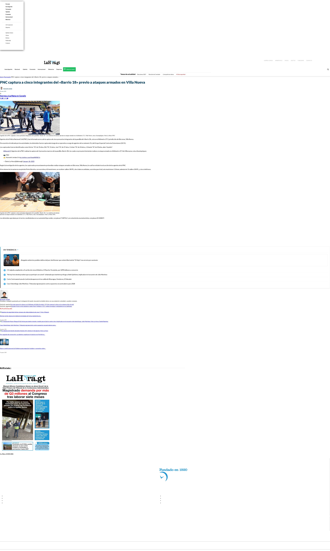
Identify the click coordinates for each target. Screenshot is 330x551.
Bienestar (8, 19)
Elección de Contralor (154, 74)
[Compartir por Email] (6, 98)
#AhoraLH (6, 151)
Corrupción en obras (168, 74)
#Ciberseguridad (180, 74)
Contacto (8, 43)
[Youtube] (326, 53)
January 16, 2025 (28, 161)
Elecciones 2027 (141, 74)
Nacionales (8, 9)
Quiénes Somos (9, 32)
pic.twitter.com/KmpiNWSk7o (30, 157)
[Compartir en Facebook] (2, 98)
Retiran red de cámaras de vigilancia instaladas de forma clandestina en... (20, 316)
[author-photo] (4, 297)
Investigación (9, 6)
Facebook (8, 521)
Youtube (7, 529)
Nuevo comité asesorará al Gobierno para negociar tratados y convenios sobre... (23, 348)
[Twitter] (323, 53)
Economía (8, 14)
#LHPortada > (5, 368)
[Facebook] (314, 53)
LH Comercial (9, 25)
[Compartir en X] (4, 98)
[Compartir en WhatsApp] (1, 98)
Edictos (7, 38)
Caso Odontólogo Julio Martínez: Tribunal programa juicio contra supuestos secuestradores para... (28, 325)
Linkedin (7, 525)
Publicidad (8, 40)
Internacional (9, 17)
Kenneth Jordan (7, 88)
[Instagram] (317, 53)
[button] (328, 69)
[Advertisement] (51, 233)
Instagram (8, 523)
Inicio (2, 77)
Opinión (8, 11)
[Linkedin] (320, 53)
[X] (3, 527)
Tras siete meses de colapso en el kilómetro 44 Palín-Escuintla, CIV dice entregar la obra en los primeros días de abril (42, 304)
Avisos (7, 35)
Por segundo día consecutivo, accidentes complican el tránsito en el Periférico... (22, 334)
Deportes (8, 27)
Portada (8, 4)
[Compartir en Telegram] (7, 98)
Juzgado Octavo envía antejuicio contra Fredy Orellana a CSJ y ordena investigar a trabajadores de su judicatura (41, 306)
